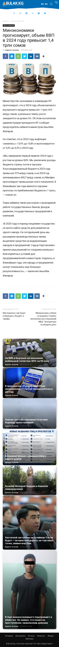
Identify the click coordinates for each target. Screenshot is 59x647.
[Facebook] (14, 13)
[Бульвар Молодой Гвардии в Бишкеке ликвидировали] (29, 480)
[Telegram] (26, 13)
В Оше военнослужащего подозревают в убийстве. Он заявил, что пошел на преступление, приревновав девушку (28, 620)
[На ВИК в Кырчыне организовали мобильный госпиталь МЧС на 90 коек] (29, 353)
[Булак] (13, 3)
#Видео (51, 636)
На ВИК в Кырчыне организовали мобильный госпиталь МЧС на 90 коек (27, 359)
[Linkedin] (30, 56)
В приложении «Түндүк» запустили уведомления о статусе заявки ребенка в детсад (29, 389)
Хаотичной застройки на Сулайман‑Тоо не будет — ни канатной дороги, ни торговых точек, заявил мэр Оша (29, 540)
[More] (43, 56)
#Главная (9, 636)
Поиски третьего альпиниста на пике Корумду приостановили (26, 421)
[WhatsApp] (18, 56)
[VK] (37, 56)
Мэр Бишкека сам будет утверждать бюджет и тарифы (14, 316)
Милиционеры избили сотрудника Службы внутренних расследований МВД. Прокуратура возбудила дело (43, 319)
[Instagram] (20, 13)
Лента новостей (17, 21)
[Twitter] (38, 13)
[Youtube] (45, 13)
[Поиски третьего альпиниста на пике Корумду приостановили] (29, 413)
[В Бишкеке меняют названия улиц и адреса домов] (29, 447)
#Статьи (31, 636)
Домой (6, 21)
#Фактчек (41, 636)
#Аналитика (20, 636)
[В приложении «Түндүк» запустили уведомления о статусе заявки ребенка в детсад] (29, 383)
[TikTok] (32, 13)
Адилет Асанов (12, 50)
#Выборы (29, 639)
